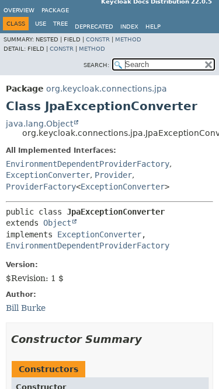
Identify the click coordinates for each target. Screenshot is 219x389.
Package (55, 10)
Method (128, 39)
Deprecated (94, 26)
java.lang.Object (39, 123)
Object (57, 222)
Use (40, 23)
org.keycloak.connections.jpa (106, 88)
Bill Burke (26, 308)
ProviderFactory (41, 186)
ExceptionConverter (48, 175)
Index (129, 26)
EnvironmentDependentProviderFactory (87, 164)
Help (153, 26)
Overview (19, 10)
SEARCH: (96, 65)
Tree (60, 23)
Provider (113, 175)
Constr (98, 39)
